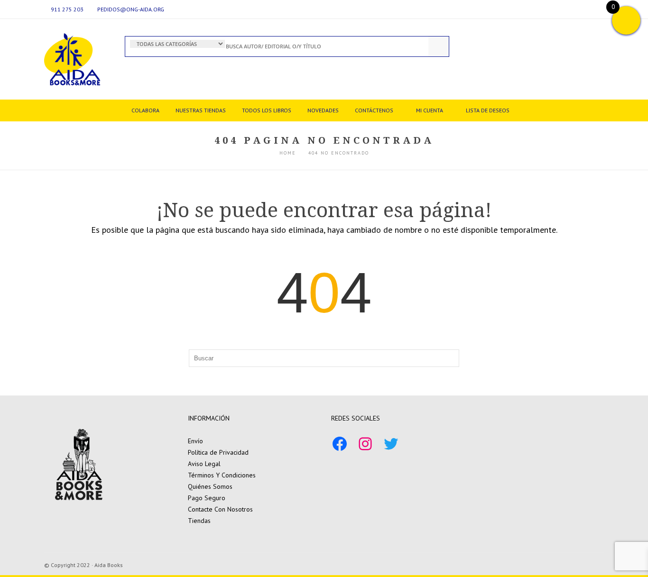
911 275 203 (67, 9)
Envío (195, 441)
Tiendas (199, 520)
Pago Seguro (206, 498)
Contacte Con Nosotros (220, 509)
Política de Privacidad (218, 452)
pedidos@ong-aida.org (130, 9)
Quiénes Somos (210, 486)
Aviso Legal (204, 463)
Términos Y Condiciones (222, 475)
